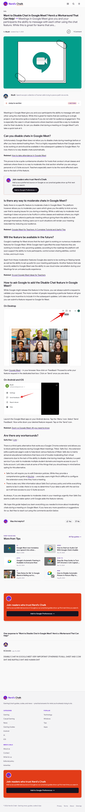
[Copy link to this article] (68, 31)
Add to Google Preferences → (25, 190)
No (78, 521)
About (72, 806)
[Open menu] (68, 4)
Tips (4, 11)
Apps (46, 727)
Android (6, 731)
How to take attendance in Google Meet (29, 155)
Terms (66, 806)
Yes (70, 521)
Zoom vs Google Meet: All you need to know (31, 428)
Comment (78, 32)
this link (31, 476)
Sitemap (79, 806)
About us (6, 749)
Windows (47, 719)
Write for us (7, 757)
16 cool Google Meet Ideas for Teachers (28, 275)
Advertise (6, 765)
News (5, 723)
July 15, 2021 (16, 651)
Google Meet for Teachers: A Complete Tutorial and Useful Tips (39, 229)
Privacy (59, 806)
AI (4, 735)
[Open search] (73, 3)
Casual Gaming (9, 719)
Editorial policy (8, 761)
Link (15, 440)
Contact (6, 753)
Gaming (6, 715)
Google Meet (14, 370)
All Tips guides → (75, 537)
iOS (4, 739)
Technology (48, 715)
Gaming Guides (9, 727)
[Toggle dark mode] (79, 3)
